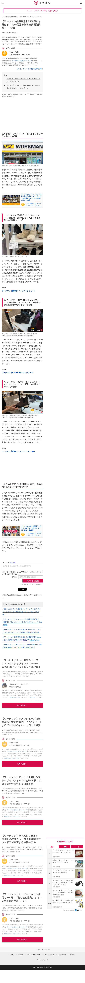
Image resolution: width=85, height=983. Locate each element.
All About (72, 954)
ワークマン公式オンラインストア (22, 60)
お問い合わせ (62, 954)
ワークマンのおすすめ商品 (10, 17)
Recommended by (69, 910)
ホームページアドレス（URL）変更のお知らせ (42, 11)
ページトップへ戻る (41, 949)
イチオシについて (49, 954)
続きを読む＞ (22, 705)
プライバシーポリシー (33, 954)
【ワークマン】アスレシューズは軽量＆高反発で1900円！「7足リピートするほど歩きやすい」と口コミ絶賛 (22, 622)
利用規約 (20, 954)
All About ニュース (42, 960)
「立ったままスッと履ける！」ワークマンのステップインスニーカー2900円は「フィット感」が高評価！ (22, 612)
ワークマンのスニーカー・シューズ (31, 17)
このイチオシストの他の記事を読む (29, 69)
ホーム (12, 954)
